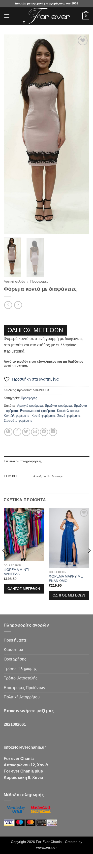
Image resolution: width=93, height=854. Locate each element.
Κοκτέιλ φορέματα (17, 416)
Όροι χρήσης (15, 659)
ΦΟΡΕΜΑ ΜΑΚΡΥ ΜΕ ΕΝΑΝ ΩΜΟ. (66, 579)
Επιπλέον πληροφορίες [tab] (23, 461)
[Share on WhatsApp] (8, 432)
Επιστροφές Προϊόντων (24, 688)
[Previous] (11, 134)
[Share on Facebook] (17, 432)
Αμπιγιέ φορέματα (30, 405)
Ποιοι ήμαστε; (16, 640)
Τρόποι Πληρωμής (20, 668)
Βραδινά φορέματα (58, 405)
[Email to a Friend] (35, 432)
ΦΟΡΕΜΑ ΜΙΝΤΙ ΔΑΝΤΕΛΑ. (16, 572)
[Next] (81, 134)
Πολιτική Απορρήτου (22, 697)
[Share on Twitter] (26, 432)
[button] (7, 16)
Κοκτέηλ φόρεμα (69, 411)
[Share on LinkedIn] (53, 432)
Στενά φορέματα (68, 416)
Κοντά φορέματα (43, 416)
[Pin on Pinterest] (44, 432)
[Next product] (8, 305)
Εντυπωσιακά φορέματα (37, 411)
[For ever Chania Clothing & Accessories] (46, 16)
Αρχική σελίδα (14, 281)
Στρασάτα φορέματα (18, 420)
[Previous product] (18, 305)
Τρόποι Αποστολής (20, 678)
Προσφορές (39, 281)
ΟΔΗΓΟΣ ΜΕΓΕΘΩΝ (35, 330)
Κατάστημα (13, 649)
